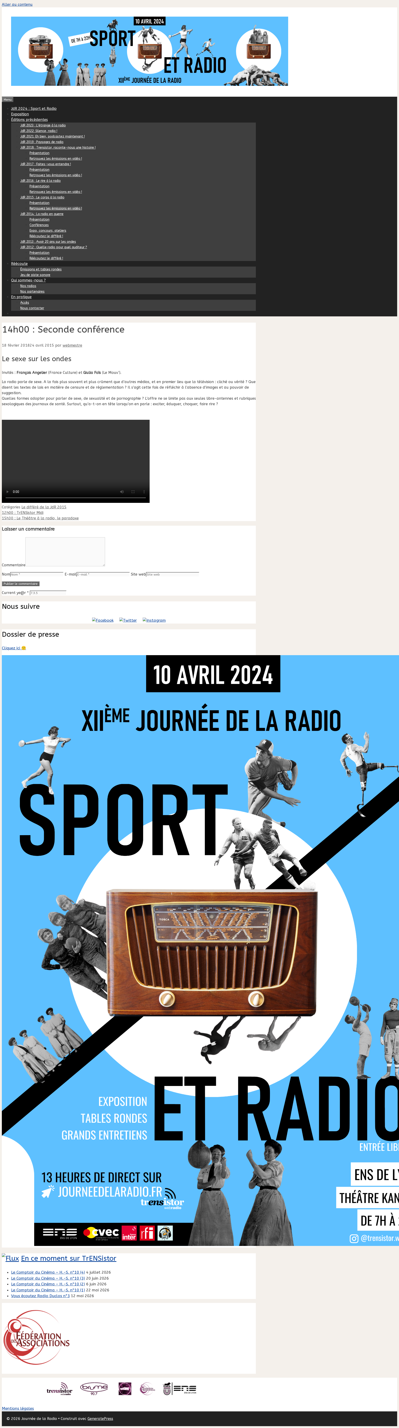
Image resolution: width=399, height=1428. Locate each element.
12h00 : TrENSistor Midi (22, 512)
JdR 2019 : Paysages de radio (41, 142)
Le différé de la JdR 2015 (43, 507)
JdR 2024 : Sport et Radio (34, 108)
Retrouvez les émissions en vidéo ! (56, 159)
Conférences (39, 225)
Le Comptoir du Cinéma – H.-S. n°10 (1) (48, 1290)
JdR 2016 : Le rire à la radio (40, 181)
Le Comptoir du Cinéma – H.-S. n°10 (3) (48, 1278)
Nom (6, 574)
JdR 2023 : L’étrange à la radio (43, 125)
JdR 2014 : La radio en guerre (41, 214)
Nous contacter (32, 308)
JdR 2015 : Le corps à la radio (42, 197)
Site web (138, 574)
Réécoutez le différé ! (46, 236)
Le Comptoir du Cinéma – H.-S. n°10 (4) (48, 1272)
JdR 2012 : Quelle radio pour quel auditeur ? (53, 247)
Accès (24, 303)
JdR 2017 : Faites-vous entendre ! (45, 164)
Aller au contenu (17, 4)
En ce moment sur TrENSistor (68, 1258)
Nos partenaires (32, 292)
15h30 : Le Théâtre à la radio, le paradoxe (40, 518)
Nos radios (28, 286)
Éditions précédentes (29, 119)
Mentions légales (18, 1408)
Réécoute (19, 263)
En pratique (21, 297)
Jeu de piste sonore (35, 275)
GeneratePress (100, 1418)
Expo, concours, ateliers (48, 231)
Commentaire (13, 565)
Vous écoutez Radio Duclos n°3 (40, 1295)
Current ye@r (15, 593)
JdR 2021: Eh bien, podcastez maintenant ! (52, 136)
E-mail (70, 574)
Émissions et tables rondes (41, 269)
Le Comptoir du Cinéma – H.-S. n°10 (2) (48, 1284)
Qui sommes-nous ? (28, 280)
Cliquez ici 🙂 (14, 648)
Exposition (20, 114)
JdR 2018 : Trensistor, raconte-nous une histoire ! (58, 148)
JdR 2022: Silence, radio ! (38, 131)
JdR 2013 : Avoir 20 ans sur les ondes (48, 242)
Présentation (39, 153)
